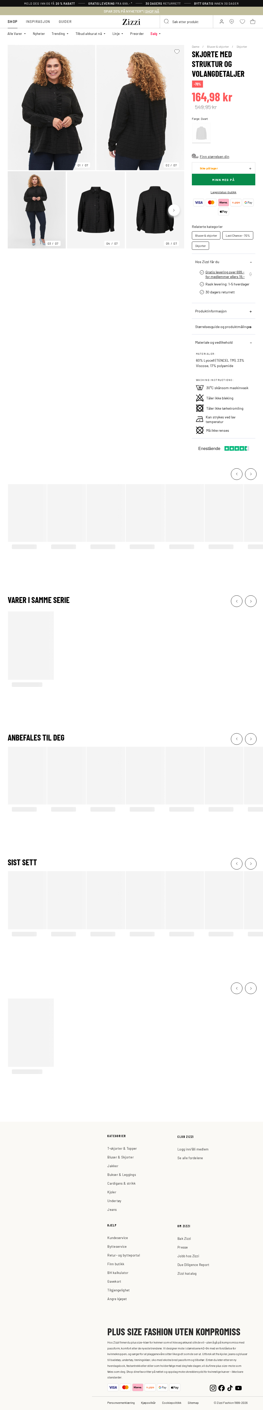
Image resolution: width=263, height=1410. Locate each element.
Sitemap (193, 1403)
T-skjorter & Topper (122, 1148)
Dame (196, 46)
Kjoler (111, 1192)
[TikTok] (230, 1387)
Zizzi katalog (186, 1273)
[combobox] (186, 21)
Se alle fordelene (190, 1158)
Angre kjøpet (117, 1299)
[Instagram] (213, 1387)
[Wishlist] (177, 51)
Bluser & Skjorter (120, 1157)
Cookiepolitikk (171, 1403)
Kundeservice (117, 1237)
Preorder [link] (137, 33)
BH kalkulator (117, 1272)
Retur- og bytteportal (123, 1255)
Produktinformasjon (211, 311)
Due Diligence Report (193, 1264)
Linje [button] (116, 33)
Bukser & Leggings (121, 1174)
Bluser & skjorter (218, 46)
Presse (182, 1247)
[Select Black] (201, 133)
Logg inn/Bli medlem (193, 1149)
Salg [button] (154, 33)
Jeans (112, 1209)
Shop (12, 21)
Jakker (112, 1166)
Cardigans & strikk (121, 1183)
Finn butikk (115, 1264)
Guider (65, 21)
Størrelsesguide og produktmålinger (223, 326)
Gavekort (114, 1281)
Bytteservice (117, 1246)
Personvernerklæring (121, 1403)
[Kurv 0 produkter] (253, 21)
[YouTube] (238, 1387)
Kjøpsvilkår (148, 1403)
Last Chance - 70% (238, 235)
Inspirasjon (38, 21)
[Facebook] (221, 1387)
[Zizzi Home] (131, 21)
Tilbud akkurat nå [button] (89, 33)
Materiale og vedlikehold (214, 342)
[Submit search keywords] (166, 21)
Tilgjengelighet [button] (118, 1290)
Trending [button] (58, 33)
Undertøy (114, 1200)
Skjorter (242, 46)
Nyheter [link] (39, 33)
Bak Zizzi (184, 1238)
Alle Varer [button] (14, 33)
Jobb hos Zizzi (188, 1256)
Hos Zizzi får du (207, 261)
